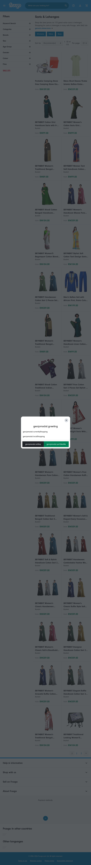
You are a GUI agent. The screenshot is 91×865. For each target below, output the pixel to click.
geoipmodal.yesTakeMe (56, 444)
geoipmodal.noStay (33, 444)
